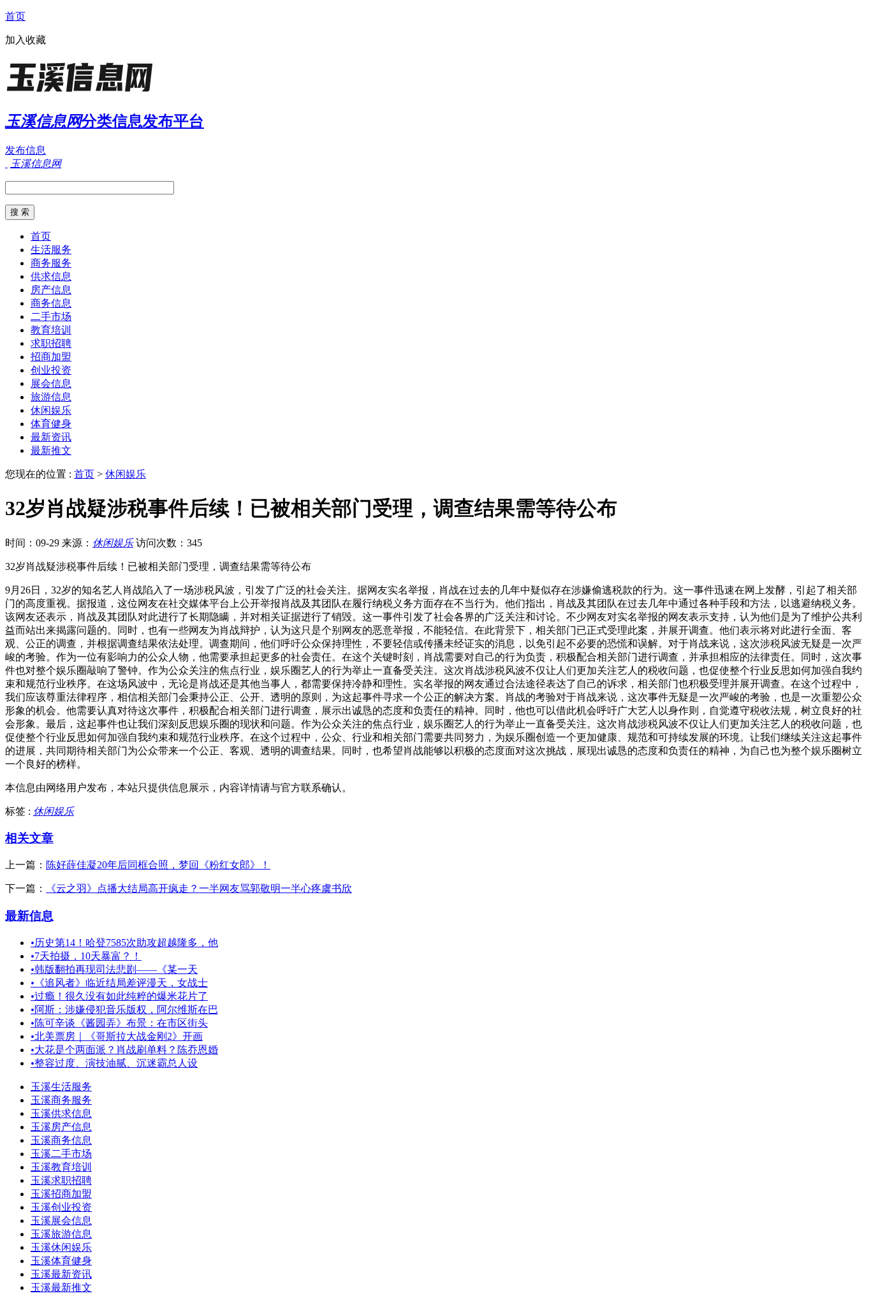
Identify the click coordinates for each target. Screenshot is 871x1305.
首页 (15, 16)
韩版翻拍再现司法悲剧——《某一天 (114, 969)
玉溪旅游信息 (61, 1233)
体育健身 (51, 423)
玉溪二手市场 (61, 1153)
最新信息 (29, 915)
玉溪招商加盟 (61, 1193)
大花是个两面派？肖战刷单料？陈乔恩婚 (124, 1049)
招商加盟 (51, 356)
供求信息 (51, 276)
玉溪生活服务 (61, 1086)
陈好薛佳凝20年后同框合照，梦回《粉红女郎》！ (158, 864)
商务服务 (51, 263)
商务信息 (51, 303)
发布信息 (25, 150)
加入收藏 (25, 39)
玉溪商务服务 (61, 1100)
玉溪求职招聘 (61, 1180)
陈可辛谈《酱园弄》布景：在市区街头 (119, 1022)
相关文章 (29, 838)
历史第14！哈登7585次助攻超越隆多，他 (124, 942)
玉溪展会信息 (61, 1220)
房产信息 (51, 289)
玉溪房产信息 (61, 1126)
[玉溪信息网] (85, 92)
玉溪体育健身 (61, 1260)
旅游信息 (51, 396)
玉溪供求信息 (61, 1113)
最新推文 (51, 450)
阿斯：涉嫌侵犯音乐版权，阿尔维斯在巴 (124, 1009)
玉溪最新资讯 (61, 1274)
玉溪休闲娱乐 (61, 1247)
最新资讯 (51, 437)
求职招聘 (51, 343)
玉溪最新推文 (61, 1287)
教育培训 (51, 329)
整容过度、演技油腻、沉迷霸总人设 (114, 1063)
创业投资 (51, 370)
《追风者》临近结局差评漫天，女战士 (119, 982)
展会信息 (51, 383)
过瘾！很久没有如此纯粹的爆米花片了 (119, 996)
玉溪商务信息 (61, 1140)
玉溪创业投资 (61, 1207)
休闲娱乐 (51, 410)
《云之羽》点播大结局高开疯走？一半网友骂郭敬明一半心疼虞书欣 (199, 888)
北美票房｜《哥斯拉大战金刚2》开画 (117, 1036)
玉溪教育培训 (61, 1167)
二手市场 (51, 316)
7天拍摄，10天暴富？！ (86, 956)
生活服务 (51, 249)
